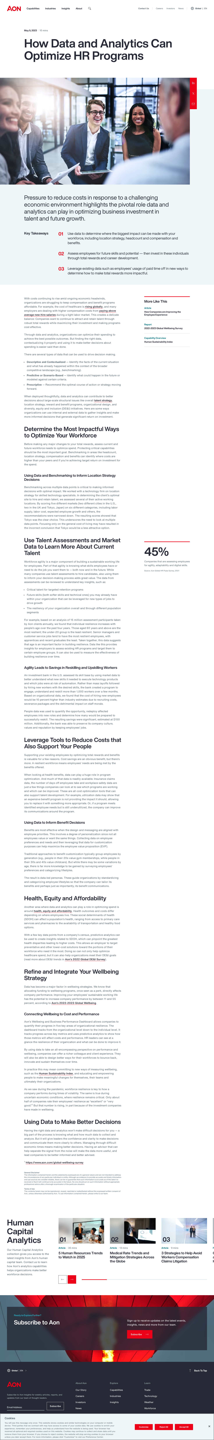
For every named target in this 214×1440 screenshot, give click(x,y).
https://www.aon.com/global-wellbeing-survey (54, 1162)
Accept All (183, 1427)
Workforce (150, 1408)
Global (201, 8)
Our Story (81, 1390)
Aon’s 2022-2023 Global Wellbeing (74, 1003)
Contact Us (143, 8)
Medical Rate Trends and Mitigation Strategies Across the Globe (132, 1257)
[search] (89, 8)
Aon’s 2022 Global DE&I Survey (85, 959)
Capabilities (33, 8)
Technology (150, 1396)
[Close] (209, 1426)
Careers (159, 8)
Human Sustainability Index (56, 1073)
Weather (148, 1402)
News (181, 8)
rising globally (94, 306)
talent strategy (103, 400)
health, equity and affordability (53, 911)
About (79, 8)
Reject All (164, 1427)
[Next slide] (72, 1279)
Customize (143, 1427)
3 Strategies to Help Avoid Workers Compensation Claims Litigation (181, 1257)
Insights (66, 8)
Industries (50, 8)
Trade (147, 1390)
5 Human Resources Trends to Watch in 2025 (81, 1255)
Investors (171, 8)
